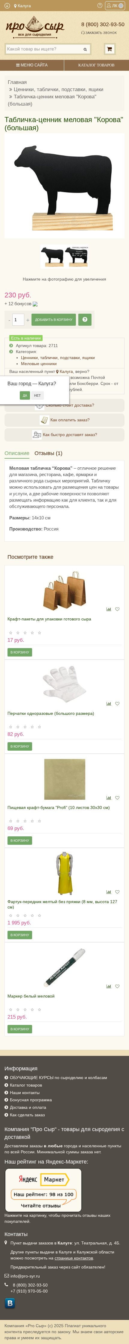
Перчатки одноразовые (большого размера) (51, 713)
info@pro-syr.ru (25, 1276)
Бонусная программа (31, 1099)
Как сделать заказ (27, 1114)
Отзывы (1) (48, 453)
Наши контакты (25, 1092)
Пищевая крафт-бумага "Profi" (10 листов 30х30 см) (59, 807)
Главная (17, 82)
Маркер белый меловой (31, 996)
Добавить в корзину (53, 319)
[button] (13, 186)
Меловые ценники (39, 363)
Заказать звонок (101, 33)
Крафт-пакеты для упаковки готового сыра (49, 619)
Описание (16, 453)
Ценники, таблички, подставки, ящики (59, 89)
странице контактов (74, 1258)
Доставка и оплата (28, 1107)
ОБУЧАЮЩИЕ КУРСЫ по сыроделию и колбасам (58, 1077)
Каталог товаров (26, 1085)
